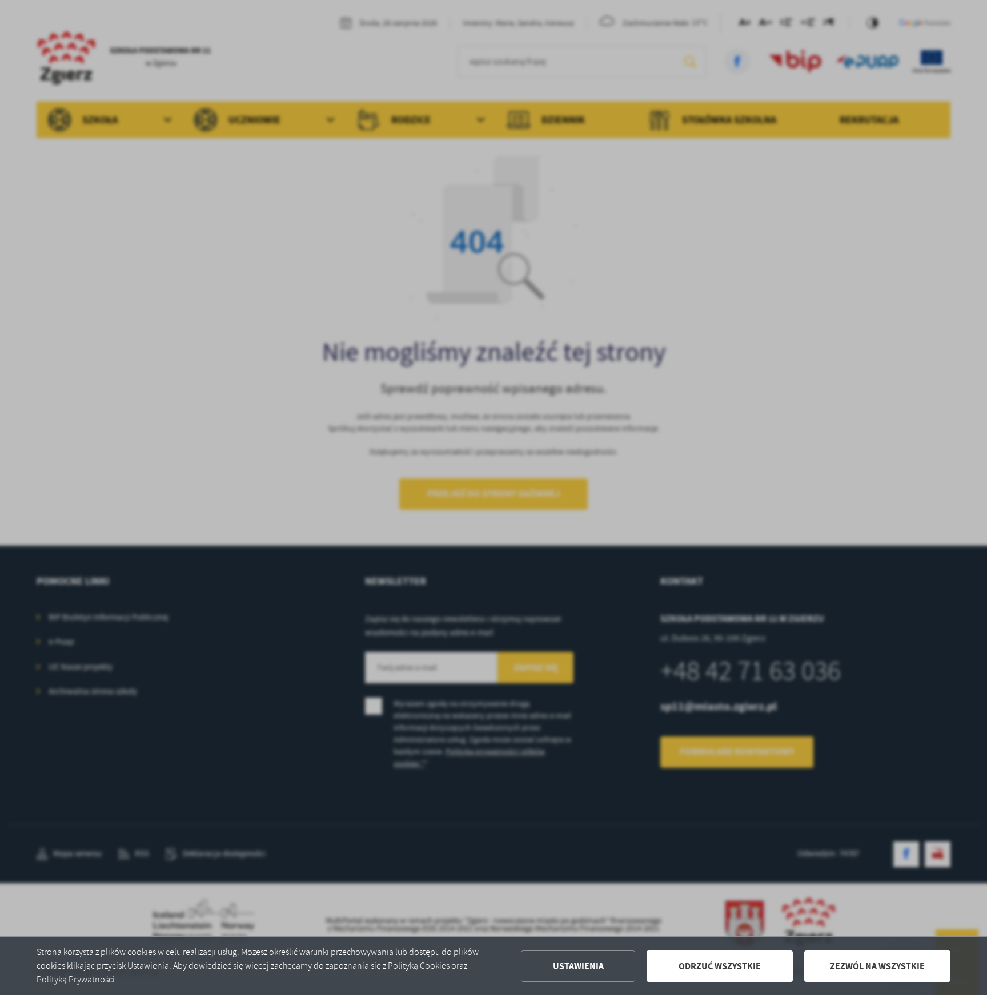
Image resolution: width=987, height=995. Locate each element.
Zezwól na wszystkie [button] (877, 966)
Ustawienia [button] (578, 966)
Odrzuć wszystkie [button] (720, 966)
